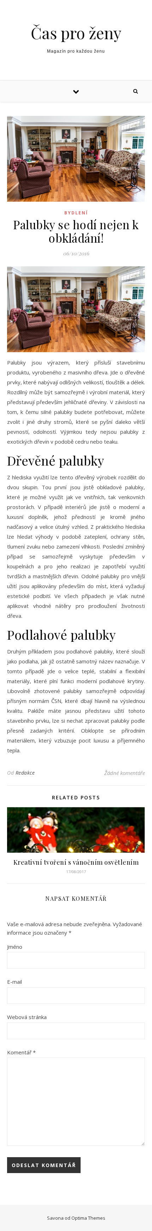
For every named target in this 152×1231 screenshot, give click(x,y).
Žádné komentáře (124, 772)
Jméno (14, 946)
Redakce (25, 772)
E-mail (14, 981)
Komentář (21, 1052)
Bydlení (76, 213)
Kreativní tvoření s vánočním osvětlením (76, 862)
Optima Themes (88, 1218)
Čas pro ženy (76, 33)
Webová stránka (27, 1016)
